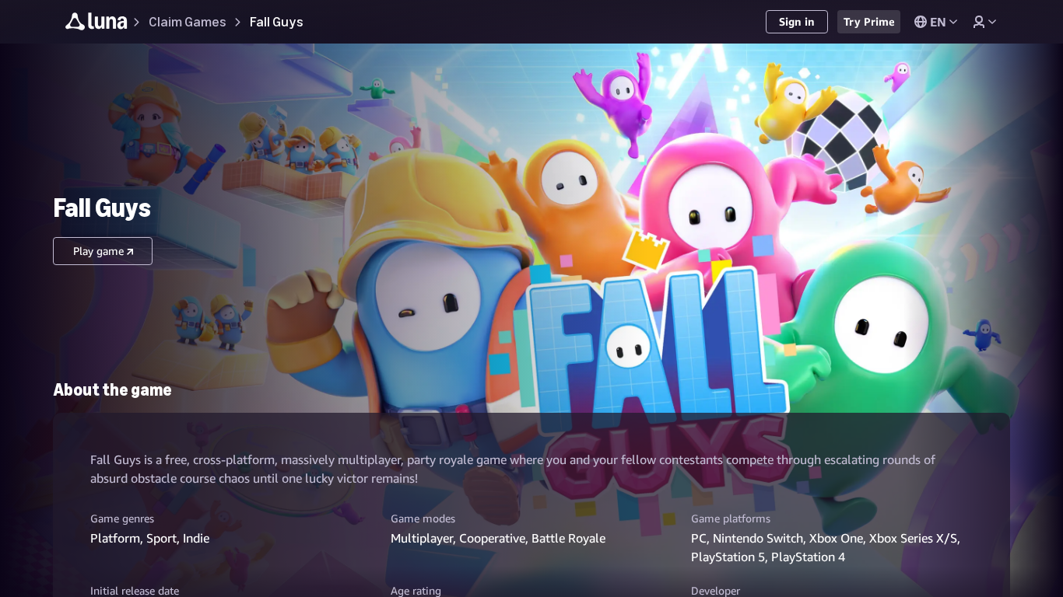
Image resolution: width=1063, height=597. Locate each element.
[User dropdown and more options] (984, 22)
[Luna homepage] (96, 23)
